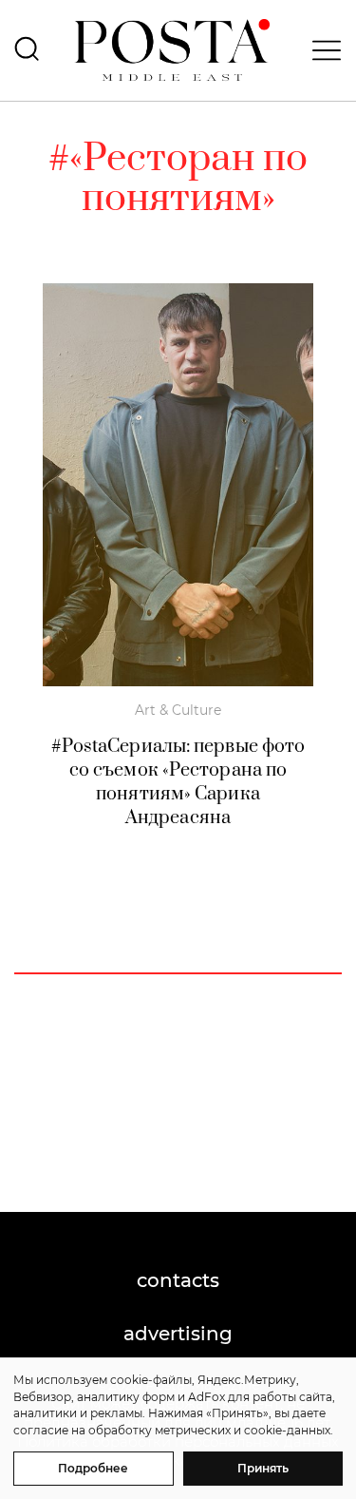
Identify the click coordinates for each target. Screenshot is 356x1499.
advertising (178, 1333)
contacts (178, 1280)
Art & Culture (178, 710)
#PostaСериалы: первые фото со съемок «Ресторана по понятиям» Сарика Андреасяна (178, 782)
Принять (263, 1468)
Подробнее (93, 1468)
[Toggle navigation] (321, 50)
